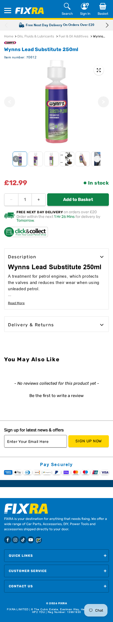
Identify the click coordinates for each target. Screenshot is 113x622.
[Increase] (39, 200)
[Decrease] (11, 200)
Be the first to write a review (56, 395)
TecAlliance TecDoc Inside (56, 616)
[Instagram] (15, 539)
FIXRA (62, 603)
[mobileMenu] (7, 10)
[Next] (103, 101)
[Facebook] (7, 539)
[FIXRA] (29, 10)
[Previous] (9, 101)
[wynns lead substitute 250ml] (99, 70)
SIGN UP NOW (88, 441)
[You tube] (30, 539)
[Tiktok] (23, 539)
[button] (107, 25)
